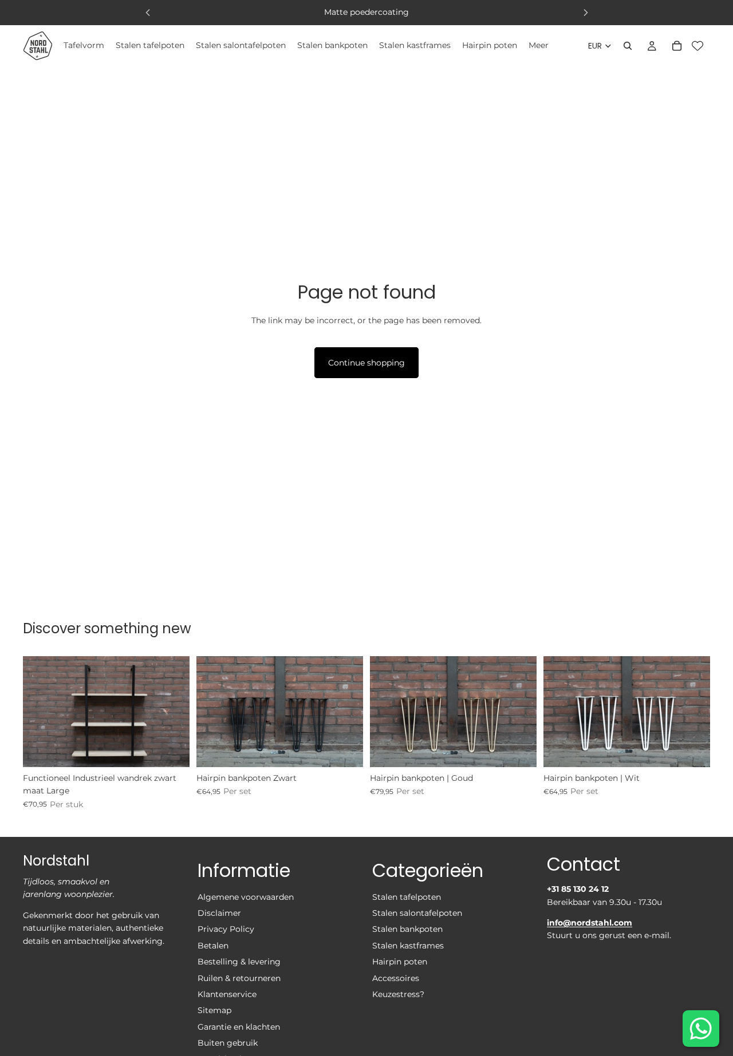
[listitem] (538, 45)
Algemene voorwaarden (246, 896)
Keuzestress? (398, 993)
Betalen (213, 945)
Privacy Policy (226, 929)
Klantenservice (227, 993)
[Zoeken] (627, 45)
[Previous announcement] (147, 12)
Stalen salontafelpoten (417, 913)
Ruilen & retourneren (239, 977)
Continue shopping (366, 363)
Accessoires (395, 977)
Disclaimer (219, 913)
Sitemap (214, 1010)
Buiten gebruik (228, 1043)
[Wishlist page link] (697, 45)
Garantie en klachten (239, 1026)
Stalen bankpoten (407, 929)
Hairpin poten (399, 961)
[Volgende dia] (172, 711)
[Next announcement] (586, 12)
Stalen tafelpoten (406, 896)
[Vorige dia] (40, 711)
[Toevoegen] (171, 749)
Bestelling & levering (239, 961)
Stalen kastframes (408, 945)
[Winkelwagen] (676, 45)
